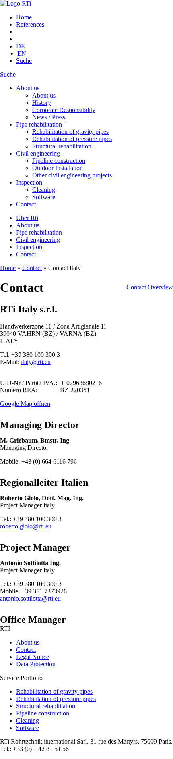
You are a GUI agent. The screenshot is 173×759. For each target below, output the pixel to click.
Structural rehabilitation (61, 146)
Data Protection (36, 664)
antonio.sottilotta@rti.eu (30, 598)
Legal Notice (32, 656)
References (30, 24)
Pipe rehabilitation (39, 124)
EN (21, 53)
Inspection (29, 182)
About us (27, 88)
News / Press (48, 117)
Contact (26, 204)
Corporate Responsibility (63, 109)
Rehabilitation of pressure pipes (72, 138)
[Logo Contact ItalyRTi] (15, 3)
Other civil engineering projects (72, 175)
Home (24, 17)
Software (43, 196)
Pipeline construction (58, 160)
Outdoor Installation (57, 167)
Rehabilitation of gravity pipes (70, 131)
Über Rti (27, 217)
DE (20, 46)
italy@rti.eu (36, 361)
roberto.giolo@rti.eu (25, 526)
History (41, 102)
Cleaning (43, 189)
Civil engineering (38, 153)
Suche (24, 60)
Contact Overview (149, 287)
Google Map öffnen (25, 403)
